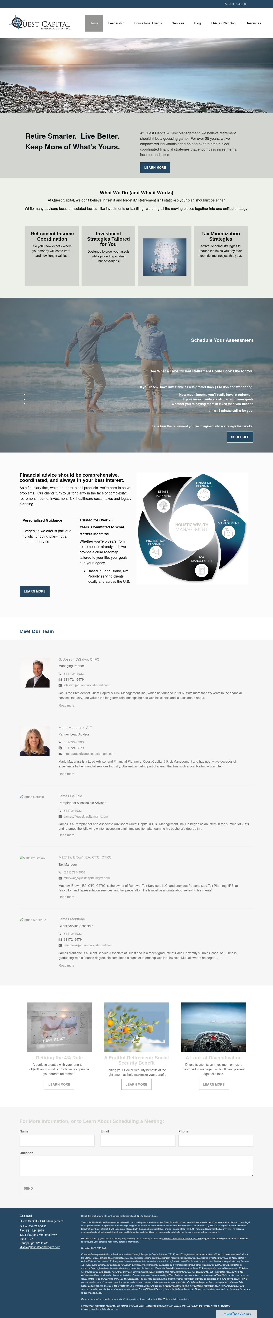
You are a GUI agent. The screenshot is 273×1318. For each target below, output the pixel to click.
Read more (66, 705)
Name (24, 1131)
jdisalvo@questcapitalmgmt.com (87, 685)
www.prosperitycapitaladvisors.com (101, 1309)
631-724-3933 (238, 4)
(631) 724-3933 (75, 872)
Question (26, 1153)
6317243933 (73, 810)
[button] (116, 23)
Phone (183, 1131)
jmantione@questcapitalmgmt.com (88, 945)
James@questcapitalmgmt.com (86, 816)
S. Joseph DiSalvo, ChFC (79, 659)
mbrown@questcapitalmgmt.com (87, 878)
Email (105, 1131)
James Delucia (70, 796)
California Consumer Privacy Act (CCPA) (182, 1238)
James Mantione (72, 919)
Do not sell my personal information (121, 1241)
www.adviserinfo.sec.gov (176, 1285)
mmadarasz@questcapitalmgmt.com (89, 753)
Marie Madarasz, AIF (75, 728)
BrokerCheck (150, 1215)
